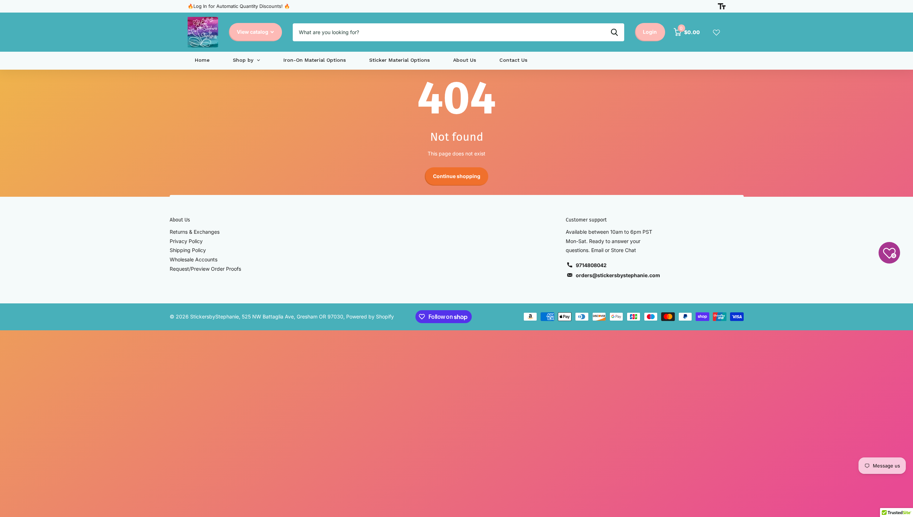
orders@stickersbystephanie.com (618, 275)
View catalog (253, 32)
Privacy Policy (186, 241)
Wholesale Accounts (193, 259)
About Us (180, 220)
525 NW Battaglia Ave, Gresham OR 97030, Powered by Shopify (318, 316)
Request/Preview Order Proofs (205, 269)
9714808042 (591, 265)
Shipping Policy (188, 250)
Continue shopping (456, 176)
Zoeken (614, 32)
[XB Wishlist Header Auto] (716, 32)
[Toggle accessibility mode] (722, 6)
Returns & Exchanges (195, 232)
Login (650, 32)
